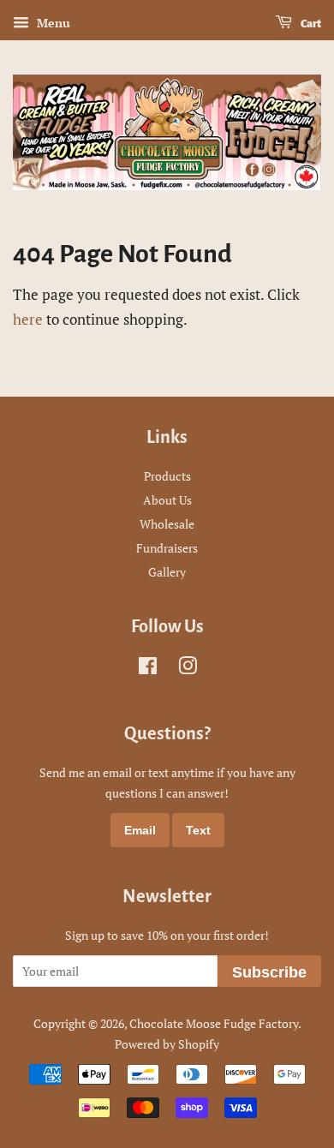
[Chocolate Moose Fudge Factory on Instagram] (187, 669)
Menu (51, 23)
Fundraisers (167, 548)
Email (140, 830)
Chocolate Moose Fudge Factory (213, 1023)
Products (167, 476)
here (28, 319)
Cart (310, 24)
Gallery (167, 572)
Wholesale (167, 524)
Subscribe (269, 972)
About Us (167, 500)
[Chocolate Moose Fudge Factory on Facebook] (148, 669)
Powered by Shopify (167, 1044)
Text (198, 830)
